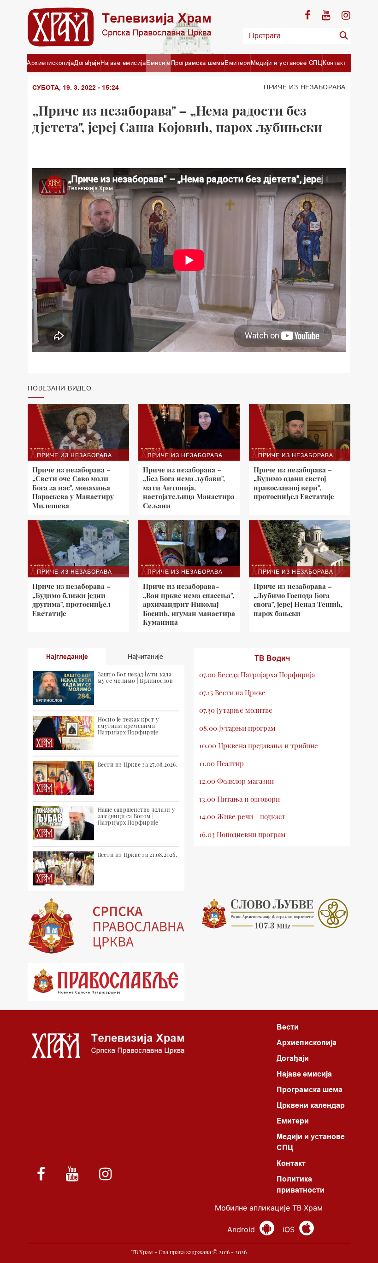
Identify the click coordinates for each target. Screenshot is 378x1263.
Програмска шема (197, 62)
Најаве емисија (123, 62)
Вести (288, 1027)
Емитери (237, 62)
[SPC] (106, 926)
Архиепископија (50, 62)
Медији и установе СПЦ (287, 62)
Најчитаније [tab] (145, 656)
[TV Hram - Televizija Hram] (119, 27)
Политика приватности (301, 1184)
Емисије (158, 62)
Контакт (334, 62)
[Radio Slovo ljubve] (272, 913)
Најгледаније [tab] (67, 656)
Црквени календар (311, 1105)
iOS (290, 1229)
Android (242, 1229)
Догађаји (87, 62)
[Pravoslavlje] (106, 982)
